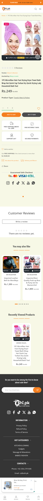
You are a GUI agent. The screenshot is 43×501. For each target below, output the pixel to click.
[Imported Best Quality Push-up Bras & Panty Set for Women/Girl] (32, 264)
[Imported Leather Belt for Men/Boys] (11, 264)
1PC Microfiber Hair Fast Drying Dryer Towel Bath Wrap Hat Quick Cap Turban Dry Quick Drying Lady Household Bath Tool (21, 353)
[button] (2, 2)
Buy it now (32, 115)
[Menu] (40, 9)
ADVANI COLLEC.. (21, 343)
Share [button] (6, 166)
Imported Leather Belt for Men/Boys (11, 279)
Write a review (21, 221)
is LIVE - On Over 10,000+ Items (25, 2)
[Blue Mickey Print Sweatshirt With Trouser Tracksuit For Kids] (8, 485)
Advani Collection (12, 73)
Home (3, 16)
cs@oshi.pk (24, 473)
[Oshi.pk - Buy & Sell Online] (6, 9)
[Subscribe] (37, 390)
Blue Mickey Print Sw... (20, 481)
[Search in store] (35, 9)
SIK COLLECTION (11, 274)
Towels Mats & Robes (22, 98)
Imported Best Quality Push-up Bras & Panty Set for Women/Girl (32, 281)
